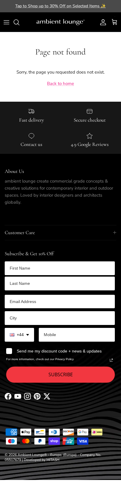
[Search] (19, 22)
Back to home (60, 83)
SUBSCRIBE (60, 374)
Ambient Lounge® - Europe (39, 454)
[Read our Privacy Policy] (111, 360)
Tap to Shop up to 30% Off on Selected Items (60, 6)
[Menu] (6, 22)
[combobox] (19, 335)
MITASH (52, 459)
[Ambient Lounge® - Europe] (60, 22)
